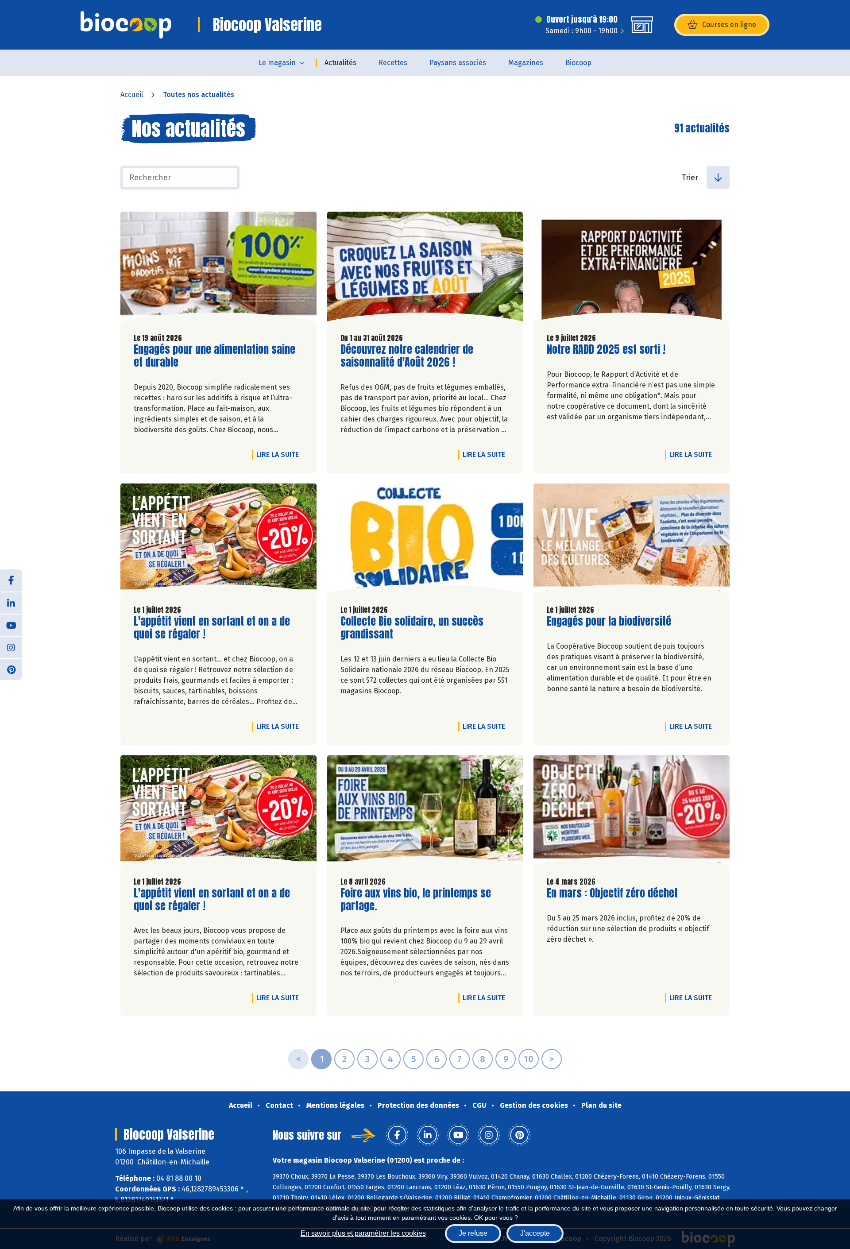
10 (528, 1059)
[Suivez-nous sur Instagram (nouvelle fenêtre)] (11, 647)
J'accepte (535, 1233)
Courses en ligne (729, 24)
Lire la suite (279, 454)
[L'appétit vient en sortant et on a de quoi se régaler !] (218, 540)
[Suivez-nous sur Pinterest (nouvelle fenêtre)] (11, 669)
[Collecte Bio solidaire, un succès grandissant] (425, 540)
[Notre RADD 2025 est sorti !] (631, 269)
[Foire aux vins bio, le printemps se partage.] (425, 812)
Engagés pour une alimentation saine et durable (214, 356)
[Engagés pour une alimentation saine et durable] (218, 269)
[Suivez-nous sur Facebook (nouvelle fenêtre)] (11, 580)
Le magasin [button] (277, 62)
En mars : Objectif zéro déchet (612, 893)
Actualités (340, 62)
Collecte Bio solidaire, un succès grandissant (411, 628)
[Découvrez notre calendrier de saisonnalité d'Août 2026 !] (425, 269)
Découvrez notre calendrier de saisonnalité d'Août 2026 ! (406, 356)
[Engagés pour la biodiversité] (631, 540)
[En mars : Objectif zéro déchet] (631, 812)
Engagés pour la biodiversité (609, 621)
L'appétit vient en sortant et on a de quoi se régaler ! (212, 628)
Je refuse (473, 1233)
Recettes (393, 62)
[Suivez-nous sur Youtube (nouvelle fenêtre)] (11, 625)
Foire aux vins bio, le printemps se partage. (415, 900)
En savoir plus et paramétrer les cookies (363, 1233)
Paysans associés (457, 62)
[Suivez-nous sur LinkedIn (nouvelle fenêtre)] (11, 603)
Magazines (525, 62)
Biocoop (578, 62)
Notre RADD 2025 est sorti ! (606, 349)
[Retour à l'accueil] (126, 25)
